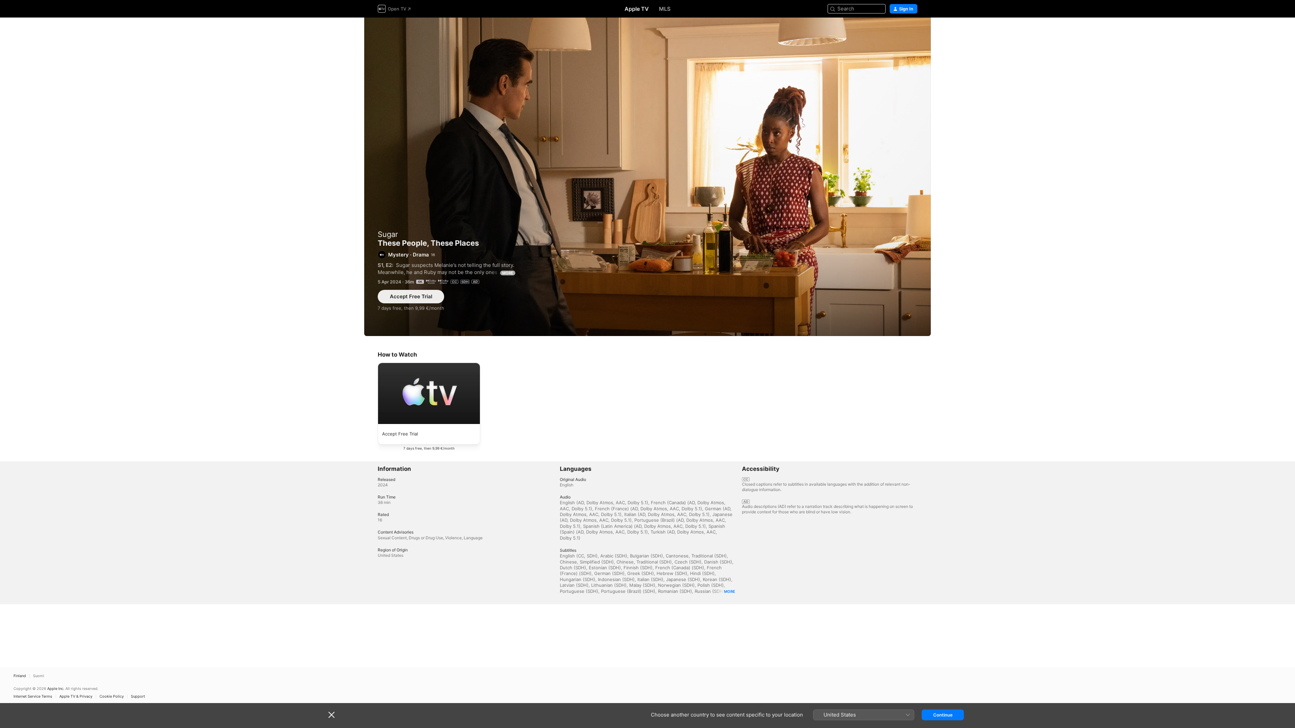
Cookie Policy (111, 696)
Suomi (38, 676)
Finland (19, 676)
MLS (664, 8)
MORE (507, 273)
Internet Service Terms (32, 696)
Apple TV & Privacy (75, 696)
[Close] (331, 715)
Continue (943, 715)
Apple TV (637, 8)
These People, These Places (647, 177)
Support (138, 696)
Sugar (388, 234)
